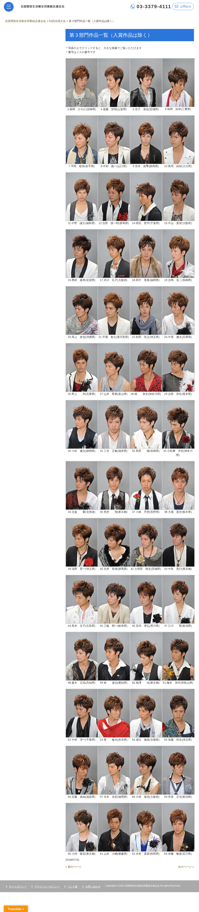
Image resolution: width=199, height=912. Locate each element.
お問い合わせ (92, 886)
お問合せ (185, 6)
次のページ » (186, 866)
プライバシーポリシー (47, 886)
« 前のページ (73, 866)
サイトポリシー (18, 886)
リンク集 (72, 886)
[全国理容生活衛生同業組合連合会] (42, 6)
